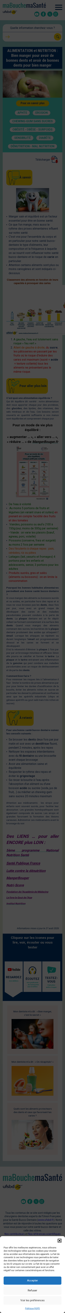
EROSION (41, 112)
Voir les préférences (32, 1300)
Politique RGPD (32, 1308)
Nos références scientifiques (44, 1234)
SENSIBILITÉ (22, 138)
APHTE (22, 112)
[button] (59, 1240)
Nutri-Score (15, 885)
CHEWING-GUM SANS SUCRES (32, 121)
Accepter (32, 1280)
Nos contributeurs (15, 1234)
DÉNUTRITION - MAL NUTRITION (32, 146)
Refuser (32, 1290)
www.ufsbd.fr (46, 1219)
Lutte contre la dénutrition (26, 871)
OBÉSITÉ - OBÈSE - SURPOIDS (32, 129)
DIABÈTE (45, 138)
